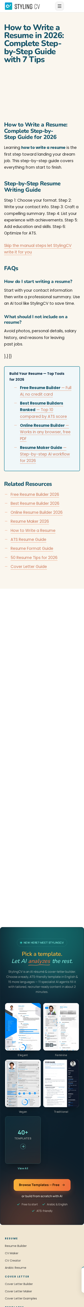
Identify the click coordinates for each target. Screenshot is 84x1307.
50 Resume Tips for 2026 (34, 557)
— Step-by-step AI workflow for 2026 (45, 454)
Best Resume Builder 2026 (35, 503)
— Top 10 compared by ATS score (43, 409)
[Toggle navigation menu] (59, 6)
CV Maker (11, 1253)
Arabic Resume (15, 1268)
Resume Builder (16, 1246)
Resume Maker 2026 (30, 521)
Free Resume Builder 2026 (35, 494)
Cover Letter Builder (19, 1284)
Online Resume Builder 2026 (37, 512)
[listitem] (23, 1030)
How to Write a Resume (33, 530)
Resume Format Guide (32, 548)
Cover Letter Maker (18, 1291)
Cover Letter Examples (21, 1298)
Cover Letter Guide (29, 566)
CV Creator (13, 1260)
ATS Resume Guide (28, 539)
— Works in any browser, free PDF (45, 432)
